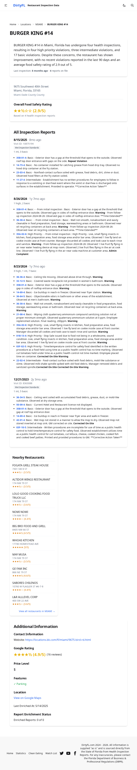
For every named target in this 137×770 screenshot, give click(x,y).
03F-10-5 (21, 427)
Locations (26, 24)
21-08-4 (20, 314)
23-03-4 (20, 172)
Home (13, 24)
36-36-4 (20, 276)
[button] (5, 5)
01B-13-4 (21, 335)
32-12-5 (20, 280)
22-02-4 (20, 360)
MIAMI (39, 24)
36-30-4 (20, 220)
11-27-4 (20, 179)
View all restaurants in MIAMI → (37, 611)
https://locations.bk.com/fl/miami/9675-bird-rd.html (58, 640)
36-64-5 (20, 296)
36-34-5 (20, 397)
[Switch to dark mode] (124, 5)
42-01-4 (20, 420)
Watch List (51, 753)
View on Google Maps (27, 698)
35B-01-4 (21, 157)
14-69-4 (20, 292)
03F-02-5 (21, 346)
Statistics (21, 753)
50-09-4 (20, 404)
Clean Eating (36, 753)
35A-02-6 (21, 234)
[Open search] (132, 5)
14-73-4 (20, 165)
